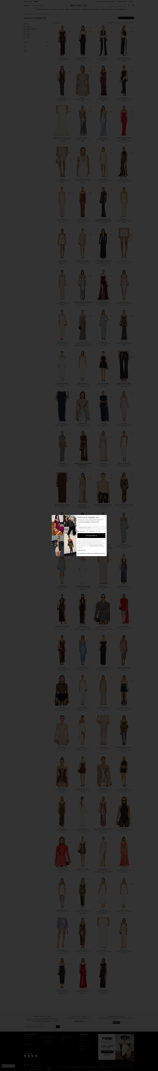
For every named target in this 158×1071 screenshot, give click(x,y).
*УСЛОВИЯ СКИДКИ (81, 550)
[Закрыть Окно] (105, 516)
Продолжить (91, 535)
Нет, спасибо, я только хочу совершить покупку (91, 553)
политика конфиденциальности (96, 544)
